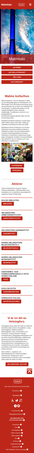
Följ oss (17, 77)
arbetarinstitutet (12, 218)
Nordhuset (16, 441)
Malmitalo (9, 4)
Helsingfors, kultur (17, 364)
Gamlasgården (16, 430)
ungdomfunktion (11, 292)
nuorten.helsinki (11, 301)
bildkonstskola (10, 248)
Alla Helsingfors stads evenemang (16, 449)
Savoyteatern (16, 446)
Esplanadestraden (16, 444)
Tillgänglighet (16, 395)
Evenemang (17, 165)
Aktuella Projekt (17, 72)
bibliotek (7, 204)
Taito (5, 279)
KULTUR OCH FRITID (16, 420)
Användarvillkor (16, 410)
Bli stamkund (16, 391)
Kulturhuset (17, 82)
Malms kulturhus (16, 433)
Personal (17, 170)
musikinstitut (9, 263)
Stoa (16, 438)
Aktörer (17, 67)
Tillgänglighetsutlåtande (16, 414)
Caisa (16, 427)
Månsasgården (16, 435)
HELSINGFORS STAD (17, 418)
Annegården (16, 424)
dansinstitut (9, 233)
